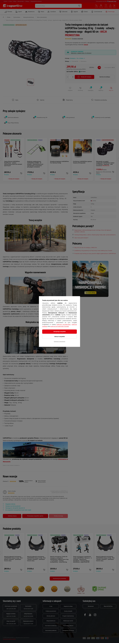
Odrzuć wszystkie (59, 336)
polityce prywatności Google (59, 326)
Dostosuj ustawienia (59, 341)
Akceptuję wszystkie (59, 331)
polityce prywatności (64, 324)
